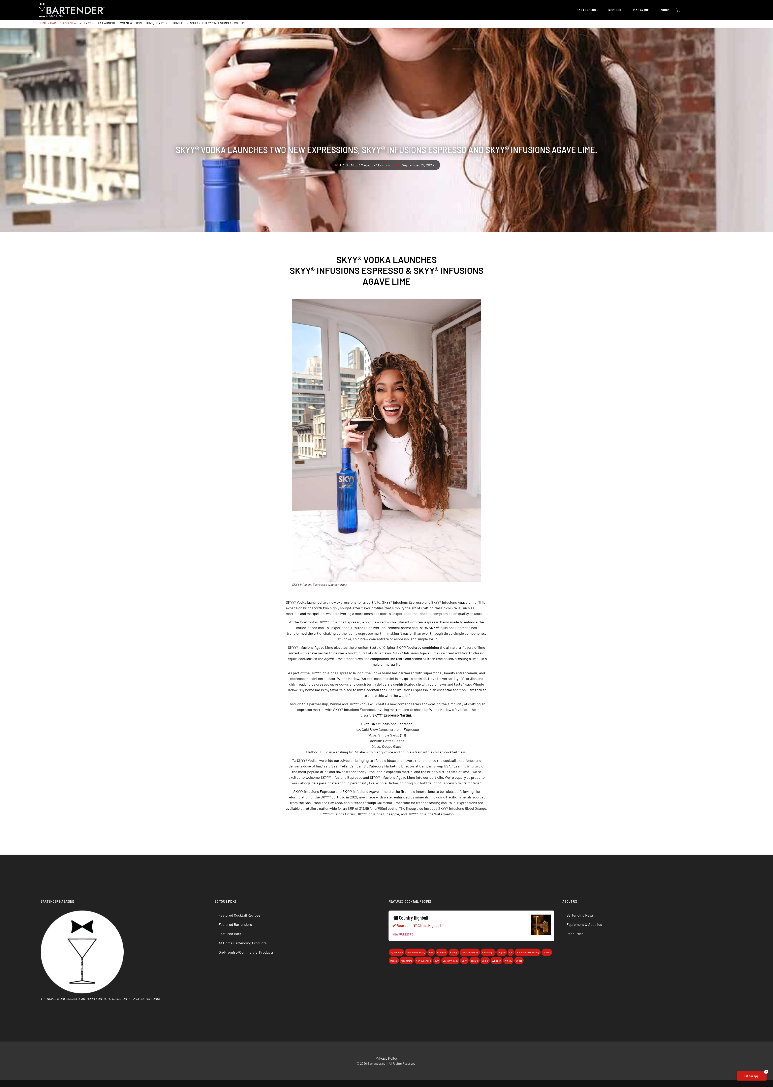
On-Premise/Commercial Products (246, 952)
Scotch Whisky (450, 960)
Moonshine (406, 960)
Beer (431, 952)
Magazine (641, 10)
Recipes (614, 10)
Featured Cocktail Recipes (239, 915)
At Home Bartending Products (243, 943)
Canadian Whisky (469, 952)
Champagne (488, 952)
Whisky (508, 960)
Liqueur (547, 952)
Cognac (501, 952)
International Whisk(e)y (527, 952)
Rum (436, 960)
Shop (665, 10)
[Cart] (678, 10)
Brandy (453, 952)
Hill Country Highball (410, 918)
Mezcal (393, 960)
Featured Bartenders (235, 924)
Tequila (474, 960)
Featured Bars (230, 933)
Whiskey (496, 960)
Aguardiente (396, 952)
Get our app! (752, 1076)
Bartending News (64, 23)
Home (43, 23)
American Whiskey (415, 952)
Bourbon (403, 925)
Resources (575, 933)
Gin (510, 952)
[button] (391, 924)
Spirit (464, 960)
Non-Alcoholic (423, 960)
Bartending (586, 10)
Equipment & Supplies (584, 924)
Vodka (485, 960)
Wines (519, 960)
